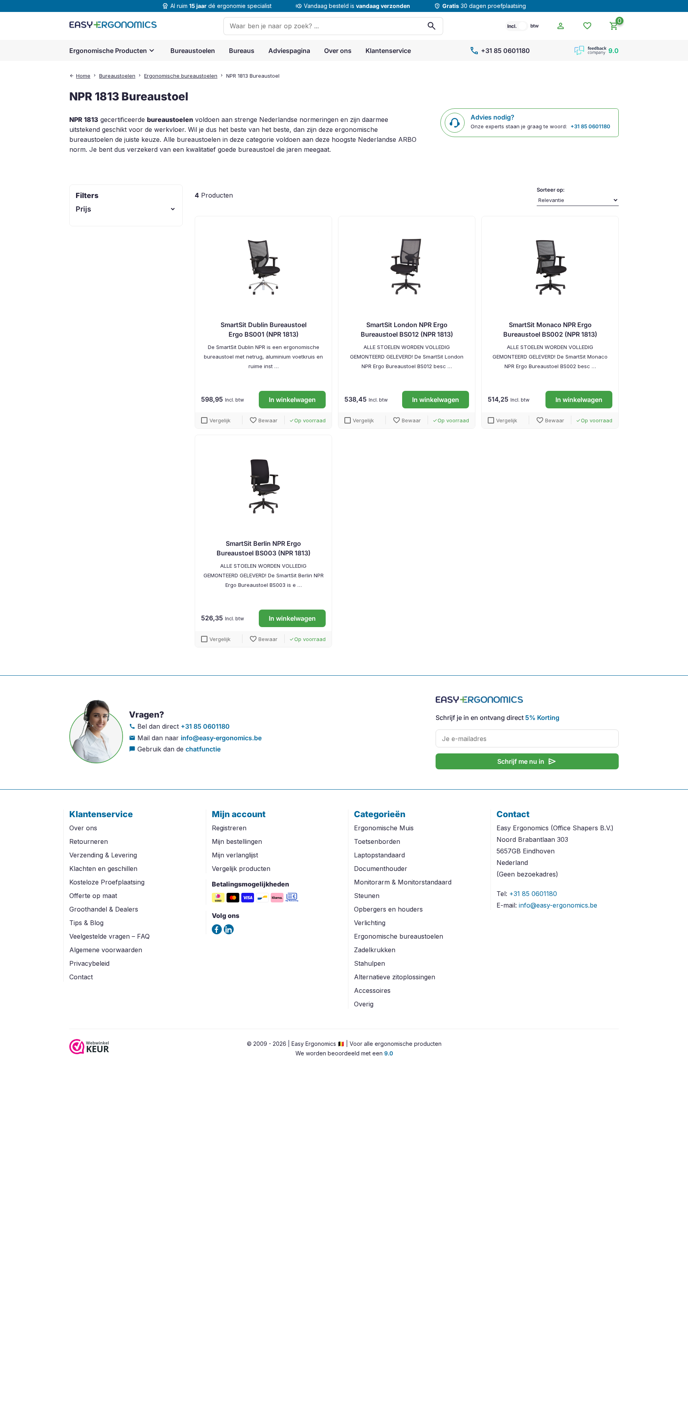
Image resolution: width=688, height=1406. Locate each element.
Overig (363, 1004)
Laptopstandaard (379, 855)
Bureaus (241, 51)
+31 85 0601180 (499, 50)
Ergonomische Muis (384, 828)
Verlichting (369, 923)
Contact (81, 977)
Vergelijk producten (241, 869)
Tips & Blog (86, 923)
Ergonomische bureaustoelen (180, 76)
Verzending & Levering (103, 855)
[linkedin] (229, 929)
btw (534, 26)
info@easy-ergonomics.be (221, 738)
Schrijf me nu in (527, 761)
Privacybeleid (89, 963)
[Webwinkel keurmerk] (89, 1052)
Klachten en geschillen (103, 869)
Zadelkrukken (374, 950)
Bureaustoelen (192, 51)
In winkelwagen (292, 400)
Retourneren (88, 841)
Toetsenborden (377, 841)
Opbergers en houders (388, 909)
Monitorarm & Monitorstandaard (403, 882)
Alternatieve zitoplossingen (394, 977)
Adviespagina (289, 51)
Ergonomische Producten (108, 51)
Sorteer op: (551, 189)
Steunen (366, 896)
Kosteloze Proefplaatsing (107, 882)
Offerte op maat (93, 896)
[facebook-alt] (217, 929)
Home (83, 76)
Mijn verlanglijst (235, 855)
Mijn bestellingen (237, 841)
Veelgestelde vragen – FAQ (109, 936)
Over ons (338, 51)
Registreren (229, 828)
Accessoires (372, 990)
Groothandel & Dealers (103, 909)
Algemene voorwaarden (105, 950)
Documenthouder (380, 869)
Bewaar (263, 420)
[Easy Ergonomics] (113, 26)
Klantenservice (388, 51)
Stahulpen (369, 963)
